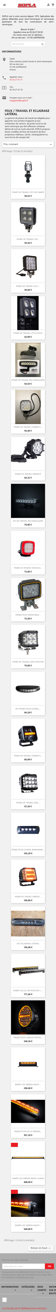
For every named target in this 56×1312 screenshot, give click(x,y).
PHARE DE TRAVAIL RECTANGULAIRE (28, 380)
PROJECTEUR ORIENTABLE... (28, 614)
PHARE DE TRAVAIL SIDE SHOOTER (28, 661)
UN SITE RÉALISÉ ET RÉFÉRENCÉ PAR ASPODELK (24, 1308)
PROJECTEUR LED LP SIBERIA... (28, 1131)
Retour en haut (41, 1248)
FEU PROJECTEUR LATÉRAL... (28, 708)
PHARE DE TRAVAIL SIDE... (28, 802)
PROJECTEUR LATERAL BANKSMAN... (28, 849)
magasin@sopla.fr (19, 100)
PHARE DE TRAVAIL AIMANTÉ (28, 474)
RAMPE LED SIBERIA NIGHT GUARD (28, 1178)
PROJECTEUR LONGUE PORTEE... (28, 1037)
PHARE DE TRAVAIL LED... (28, 239)
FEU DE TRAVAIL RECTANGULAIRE (28, 521)
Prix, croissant (28, 144)
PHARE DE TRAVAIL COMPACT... (28, 427)
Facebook (4, 1300)
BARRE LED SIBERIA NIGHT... (28, 1084)
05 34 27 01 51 (16, 79)
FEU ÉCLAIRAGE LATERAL (28, 943)
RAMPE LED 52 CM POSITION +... (28, 990)
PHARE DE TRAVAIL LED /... (28, 286)
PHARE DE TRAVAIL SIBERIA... (28, 896)
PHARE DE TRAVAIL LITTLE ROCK (28, 333)
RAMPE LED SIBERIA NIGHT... (28, 1225)
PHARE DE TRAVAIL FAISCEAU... (28, 568)
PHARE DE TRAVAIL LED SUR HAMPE (28, 192)
